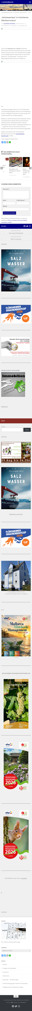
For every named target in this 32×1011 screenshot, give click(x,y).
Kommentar (6, 189)
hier (19, 942)
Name (5, 200)
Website (5, 206)
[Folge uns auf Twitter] (27, 226)
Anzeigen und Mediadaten (9, 968)
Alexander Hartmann (9, 23)
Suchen (3, 427)
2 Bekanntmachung (6, 12)
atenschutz (5, 406)
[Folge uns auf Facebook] (25, 226)
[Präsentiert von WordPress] (12, 1002)
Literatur (16, 12)
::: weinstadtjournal (7, 2)
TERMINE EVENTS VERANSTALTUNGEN (13, 987)
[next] (30, 168)
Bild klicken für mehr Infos (16, 514)
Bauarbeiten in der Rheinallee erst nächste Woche (14, 170)
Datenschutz (6, 976)
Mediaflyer (24, 878)
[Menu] (30, 2)
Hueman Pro (23, 1002)
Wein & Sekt (23, 12)
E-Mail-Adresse (20, 200)
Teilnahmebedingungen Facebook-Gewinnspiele (15, 983)
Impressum (6, 972)
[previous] (1, 168)
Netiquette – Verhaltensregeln (10, 979)
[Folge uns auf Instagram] (30, 226)
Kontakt (5, 964)
